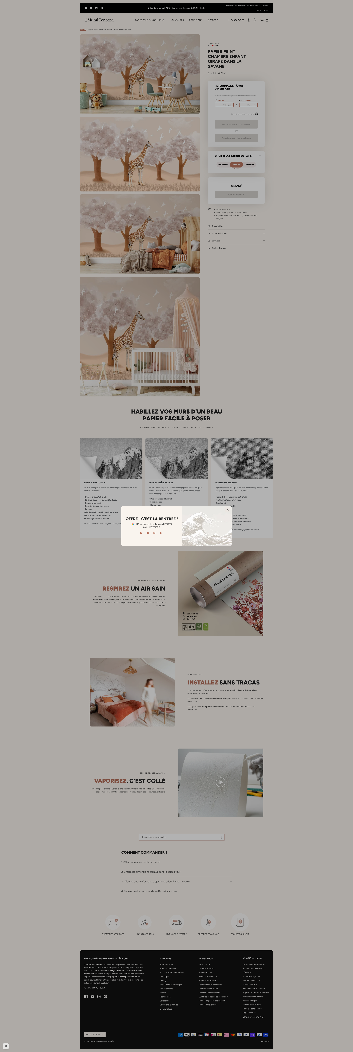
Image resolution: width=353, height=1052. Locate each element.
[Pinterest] (161, 533)
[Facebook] (141, 533)
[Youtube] (147, 533)
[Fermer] (227, 509)
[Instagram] (154, 533)
